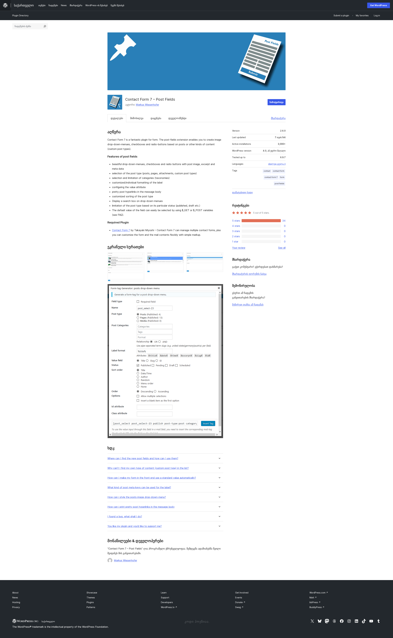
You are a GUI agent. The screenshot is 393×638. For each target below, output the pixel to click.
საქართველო (48, 621)
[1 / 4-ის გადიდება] (140, 256)
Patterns (91, 607)
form (282, 177)
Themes (91, 597)
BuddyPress (316, 607)
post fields (279, 183)
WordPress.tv (169, 607)
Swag (239, 607)
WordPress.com (318, 592)
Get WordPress (378, 5)
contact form (278, 171)
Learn (164, 592)
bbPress (315, 602)
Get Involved (241, 592)
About (15, 592)
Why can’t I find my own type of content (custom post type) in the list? (148, 468)
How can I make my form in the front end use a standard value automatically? (151, 477)
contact (267, 171)
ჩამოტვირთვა (277, 102)
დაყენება (156, 118)
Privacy (16, 607)
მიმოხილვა (136, 118)
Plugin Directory (20, 15)
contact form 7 (271, 177)
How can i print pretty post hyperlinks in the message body (141, 506)
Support (165, 597)
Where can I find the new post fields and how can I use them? (142, 458)
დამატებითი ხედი (242, 192)
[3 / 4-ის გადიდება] (219, 256)
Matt (313, 597)
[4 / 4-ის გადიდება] (219, 288)
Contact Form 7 (121, 230)
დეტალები (117, 118)
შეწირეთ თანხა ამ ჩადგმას (247, 304)
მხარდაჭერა (278, 118)
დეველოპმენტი (177, 118)
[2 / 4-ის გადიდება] (179, 256)
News (15, 597)
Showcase (92, 592)
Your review (238, 247)
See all (282, 247)
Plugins (90, 602)
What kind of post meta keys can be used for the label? (139, 487)
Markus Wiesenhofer (147, 104)
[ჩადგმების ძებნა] (45, 26)
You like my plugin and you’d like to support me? (134, 526)
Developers (167, 602)
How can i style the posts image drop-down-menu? (136, 497)
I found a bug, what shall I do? (124, 516)
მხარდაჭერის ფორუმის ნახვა (249, 273)
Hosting (16, 602)
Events (238, 597)
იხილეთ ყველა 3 (277, 164)
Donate (240, 602)
